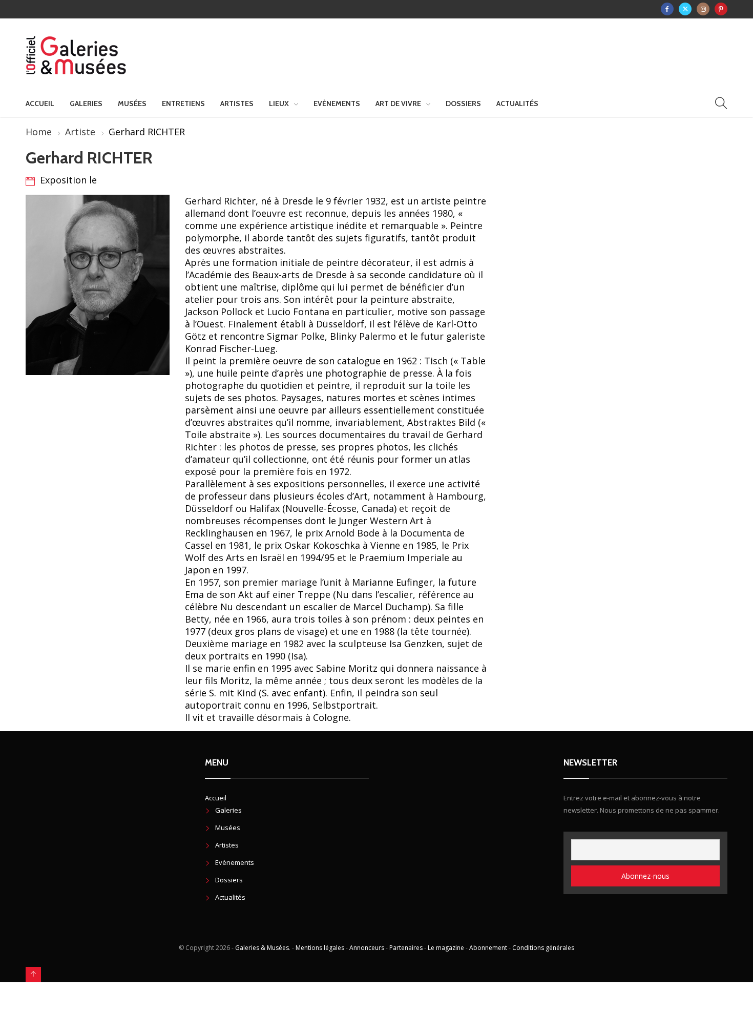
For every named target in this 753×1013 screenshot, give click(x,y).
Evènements (336, 103)
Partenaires (406, 947)
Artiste (80, 132)
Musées (132, 103)
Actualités (517, 103)
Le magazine (446, 947)
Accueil (40, 103)
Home (39, 132)
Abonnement (488, 947)
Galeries (86, 103)
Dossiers (463, 103)
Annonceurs (366, 947)
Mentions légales (320, 947)
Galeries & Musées (262, 947)
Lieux (279, 103)
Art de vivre (398, 103)
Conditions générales (543, 947)
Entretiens (183, 103)
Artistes (237, 103)
